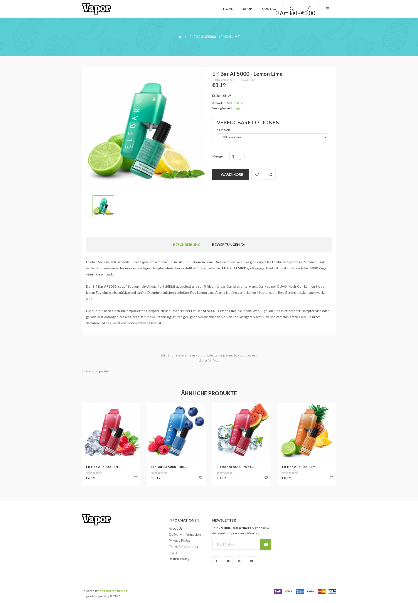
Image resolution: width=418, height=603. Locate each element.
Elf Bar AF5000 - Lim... (300, 466)
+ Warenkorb (230, 174)
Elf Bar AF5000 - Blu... (169, 466)
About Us (175, 528)
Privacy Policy (179, 540)
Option (224, 130)
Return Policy (179, 559)
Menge (217, 156)
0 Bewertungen (224, 79)
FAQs (173, 553)
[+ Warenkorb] (87, 408)
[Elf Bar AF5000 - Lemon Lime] (103, 206)
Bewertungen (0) (228, 244)
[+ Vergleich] (270, 174)
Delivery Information (185, 534)
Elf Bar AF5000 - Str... (103, 466)
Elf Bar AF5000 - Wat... (235, 466)
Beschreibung (187, 244)
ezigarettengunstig (113, 591)
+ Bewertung (247, 79)
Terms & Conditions (183, 547)
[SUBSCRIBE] (265, 544)
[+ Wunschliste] (256, 174)
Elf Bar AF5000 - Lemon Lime (215, 37)
